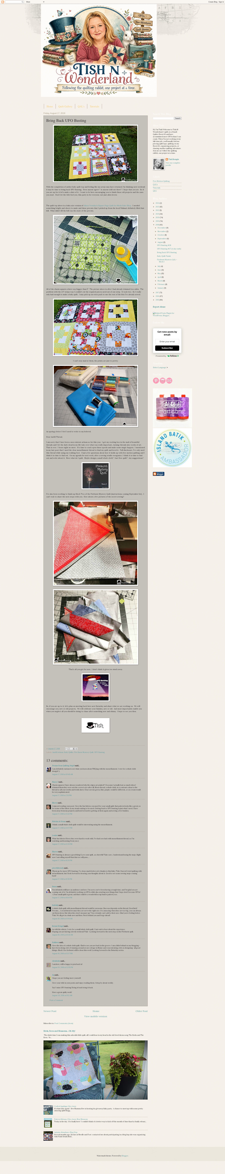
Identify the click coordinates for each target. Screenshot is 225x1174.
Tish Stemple (173, 159)
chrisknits (56, 961)
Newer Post (49, 1011)
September (162, 239)
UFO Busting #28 (164, 245)
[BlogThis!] (69, 749)
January (161, 288)
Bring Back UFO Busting (167, 252)
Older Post (142, 1011)
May (159, 273)
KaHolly (55, 905)
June (159, 270)
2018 (158, 225)
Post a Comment (56, 1000)
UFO (155, 191)
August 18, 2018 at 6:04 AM (62, 919)
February (161, 284)
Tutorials (94, 106)
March (160, 281)
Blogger (125, 1156)
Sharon (55, 852)
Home (50, 106)
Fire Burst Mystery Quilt (83, 752)
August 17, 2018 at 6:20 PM (62, 844)
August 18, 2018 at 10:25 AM (62, 935)
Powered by (161, 356)
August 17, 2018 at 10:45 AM (62, 774)
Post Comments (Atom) (63, 1023)
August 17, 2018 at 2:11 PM (62, 795)
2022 (158, 210)
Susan (54, 886)
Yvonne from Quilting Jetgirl (63, 766)
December (162, 228)
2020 (158, 217)
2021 (158, 214)
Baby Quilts (68, 752)
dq (53, 975)
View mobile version (95, 1016)
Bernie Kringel (58, 926)
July (159, 266)
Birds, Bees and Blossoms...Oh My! (59, 1031)
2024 (158, 203)
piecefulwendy (58, 868)
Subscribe (167, 348)
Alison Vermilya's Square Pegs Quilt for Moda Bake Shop (107, 205)
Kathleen (55, 942)
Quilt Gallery (65, 106)
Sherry (54, 803)
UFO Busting (99, 752)
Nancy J (55, 782)
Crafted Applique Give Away (65, 1106)
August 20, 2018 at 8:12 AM (62, 995)
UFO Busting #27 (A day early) (169, 249)
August (160, 242)
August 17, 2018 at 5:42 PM (62, 814)
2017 (158, 292)
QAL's (81, 106)
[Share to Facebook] (74, 749)
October (161, 235)
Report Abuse (159, 307)
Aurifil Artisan (57, 752)
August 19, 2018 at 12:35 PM (62, 967)
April (160, 277)
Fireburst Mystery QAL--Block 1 (167, 261)
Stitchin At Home (59, 821)
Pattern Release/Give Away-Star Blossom (71, 1119)
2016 (158, 296)
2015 (158, 300)
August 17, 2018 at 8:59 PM (62, 898)
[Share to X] (71, 749)
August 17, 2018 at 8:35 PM (62, 879)
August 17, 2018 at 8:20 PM (62, 860)
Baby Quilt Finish (164, 256)
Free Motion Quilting (161, 181)
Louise (55, 835)
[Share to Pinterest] (76, 749)
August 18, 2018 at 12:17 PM (62, 953)
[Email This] (66, 749)
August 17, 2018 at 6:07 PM (62, 828)
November (162, 231)
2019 (158, 221)
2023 (158, 207)
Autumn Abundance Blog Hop (65, 1132)
